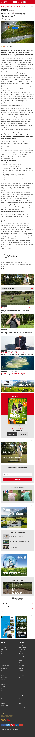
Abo (15, 2)
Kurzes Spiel (22, 649)
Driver (2, 670)
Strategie (21, 662)
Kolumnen (17, 6)
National (3, 701)
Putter (3, 682)
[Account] (24, 3)
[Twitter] (6, 19)
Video (20, 698)
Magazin (9, 6)
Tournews (3, 647)
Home (3, 6)
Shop (20, 703)
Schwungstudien (23, 656)
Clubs (2, 651)
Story (20, 677)
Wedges (3, 679)
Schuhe (3, 688)
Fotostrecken (22, 701)
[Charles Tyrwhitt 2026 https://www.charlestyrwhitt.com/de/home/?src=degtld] (17, 279)
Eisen (2, 675)
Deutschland (4, 654)
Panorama (4, 649)
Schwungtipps (22, 647)
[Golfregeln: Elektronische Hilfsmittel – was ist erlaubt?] (17, 321)
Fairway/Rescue (5, 677)
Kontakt (21, 705)
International (4, 705)
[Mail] (9, 19)
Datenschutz (22, 707)
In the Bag (4, 690)
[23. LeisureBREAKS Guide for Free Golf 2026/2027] (17, 627)
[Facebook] (2, 19)
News (3, 608)
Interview (21, 673)
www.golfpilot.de (6, 271)
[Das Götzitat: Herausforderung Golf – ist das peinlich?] (17, 298)
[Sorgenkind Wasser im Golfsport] (17, 363)
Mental (20, 660)
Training (4, 603)
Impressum (22, 710)
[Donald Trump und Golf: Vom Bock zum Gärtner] (17, 343)
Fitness (20, 658)
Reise (3, 611)
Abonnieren (11, 434)
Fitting (3, 684)
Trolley (3, 686)
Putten (20, 651)
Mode (2, 693)
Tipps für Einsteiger (24, 654)
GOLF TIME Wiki (23, 670)
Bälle (2, 673)
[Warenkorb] (19, 2)
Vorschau (23, 434)
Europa (3, 703)
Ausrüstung (5, 606)
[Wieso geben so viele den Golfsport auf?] (17, 495)
